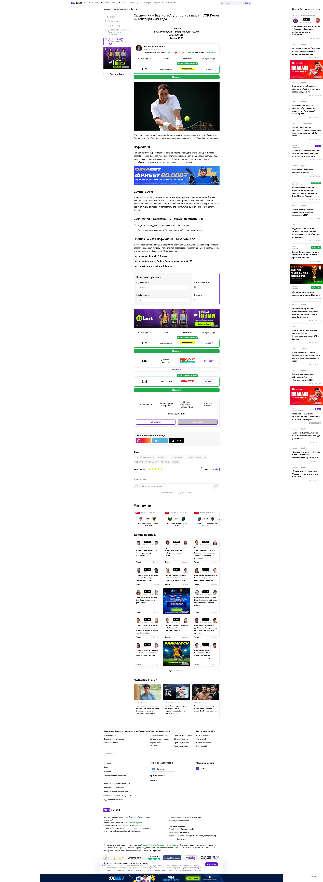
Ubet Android (201, 746)
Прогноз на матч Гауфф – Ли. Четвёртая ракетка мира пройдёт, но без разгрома (147, 654)
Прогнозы (123, 3)
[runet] (106, 858)
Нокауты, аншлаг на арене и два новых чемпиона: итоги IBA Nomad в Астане (206, 708)
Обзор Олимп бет (110, 743)
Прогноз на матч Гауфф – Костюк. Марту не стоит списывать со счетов (205, 577)
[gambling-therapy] (191, 858)
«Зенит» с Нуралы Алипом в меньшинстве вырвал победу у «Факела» (306, 436)
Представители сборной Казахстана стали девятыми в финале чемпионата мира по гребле (306, 356)
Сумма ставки (143, 283)
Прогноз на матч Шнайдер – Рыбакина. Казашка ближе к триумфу (176, 627)
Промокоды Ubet (181, 746)
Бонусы (156, 3)
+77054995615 (183, 832)
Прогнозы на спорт (144, 457)
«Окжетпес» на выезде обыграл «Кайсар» (302, 171)
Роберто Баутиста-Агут (146, 462)
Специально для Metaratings (115, 775)
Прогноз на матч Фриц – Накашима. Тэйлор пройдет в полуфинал (175, 577)
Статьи (114, 3)
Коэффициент (143, 295)
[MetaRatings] (111, 810)
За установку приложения (155, 744)
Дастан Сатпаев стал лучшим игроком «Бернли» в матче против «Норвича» (305, 255)
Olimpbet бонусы (181, 739)
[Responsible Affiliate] (210, 858)
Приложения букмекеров (113, 739)
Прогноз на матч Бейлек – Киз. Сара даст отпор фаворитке (147, 600)
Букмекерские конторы (140, 3)
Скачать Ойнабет (203, 735)
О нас (105, 767)
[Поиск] (222, 3)
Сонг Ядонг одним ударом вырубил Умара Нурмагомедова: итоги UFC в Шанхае (176, 709)
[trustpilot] (154, 858)
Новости (105, 3)
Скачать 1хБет (202, 739)
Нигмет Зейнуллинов (154, 46)
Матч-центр (94, 3)
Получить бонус (117, 74)
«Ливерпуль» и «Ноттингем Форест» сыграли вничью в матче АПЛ (305, 474)
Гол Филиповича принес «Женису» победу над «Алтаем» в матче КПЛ (303, 377)
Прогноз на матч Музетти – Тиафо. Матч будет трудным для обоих (147, 577)
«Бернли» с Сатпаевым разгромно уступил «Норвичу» (306, 293)
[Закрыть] (319, 876)
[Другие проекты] (78, 3)
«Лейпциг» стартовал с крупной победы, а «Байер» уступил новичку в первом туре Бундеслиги (305, 312)
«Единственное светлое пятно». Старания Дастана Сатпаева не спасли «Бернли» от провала (147, 709)
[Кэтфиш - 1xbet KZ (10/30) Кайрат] (161, 878)
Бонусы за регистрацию (160, 739)
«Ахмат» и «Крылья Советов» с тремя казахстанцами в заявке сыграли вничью (306, 51)
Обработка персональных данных (117, 796)
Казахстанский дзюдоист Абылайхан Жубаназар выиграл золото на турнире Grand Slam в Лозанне (305, 191)
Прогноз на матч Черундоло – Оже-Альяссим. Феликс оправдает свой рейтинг (205, 654)
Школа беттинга (169, 3)
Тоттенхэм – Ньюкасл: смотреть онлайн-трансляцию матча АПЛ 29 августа (306, 417)
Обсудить (156, 422)
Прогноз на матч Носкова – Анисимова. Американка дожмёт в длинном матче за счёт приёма (147, 629)
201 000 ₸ (209, 69)
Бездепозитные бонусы (159, 735)
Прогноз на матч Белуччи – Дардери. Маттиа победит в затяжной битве (176, 551)
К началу (111, 17)
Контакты (107, 763)
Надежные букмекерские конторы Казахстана (126, 731)
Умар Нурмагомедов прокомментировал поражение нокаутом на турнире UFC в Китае (306, 131)
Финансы (153, 781)
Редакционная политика (113, 800)
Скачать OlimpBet (203, 743)
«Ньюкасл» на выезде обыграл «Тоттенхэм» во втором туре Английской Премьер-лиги (303, 109)
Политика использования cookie (116, 792)
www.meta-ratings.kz (133, 823)
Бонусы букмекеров (160, 731)
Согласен (211, 864)
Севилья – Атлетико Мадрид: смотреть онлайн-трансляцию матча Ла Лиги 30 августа (306, 153)
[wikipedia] (135, 858)
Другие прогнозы (145, 534)
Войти (247, 3)
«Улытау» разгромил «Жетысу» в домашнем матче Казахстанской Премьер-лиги (306, 455)
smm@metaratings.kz (185, 829)
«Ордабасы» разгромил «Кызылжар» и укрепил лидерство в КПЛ (303, 212)
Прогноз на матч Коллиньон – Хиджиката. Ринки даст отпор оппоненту (147, 551)
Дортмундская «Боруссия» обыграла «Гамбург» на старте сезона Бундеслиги (306, 89)
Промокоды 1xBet (181, 743)
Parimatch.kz (177, 457)
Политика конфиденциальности (116, 783)
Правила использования (113, 787)
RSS (105, 779)
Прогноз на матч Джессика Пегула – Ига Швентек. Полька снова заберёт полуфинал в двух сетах (204, 553)
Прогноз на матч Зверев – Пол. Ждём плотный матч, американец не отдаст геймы (205, 601)
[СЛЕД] (219, 519)
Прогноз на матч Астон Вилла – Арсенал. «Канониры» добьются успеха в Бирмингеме (306, 30)
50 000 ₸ (208, 382)
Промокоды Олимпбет (183, 735)
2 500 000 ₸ (208, 361)
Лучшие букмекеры (111, 735)
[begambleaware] (172, 858)
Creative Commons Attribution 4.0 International (160, 845)
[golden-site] (118, 858)
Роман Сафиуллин (170, 462)
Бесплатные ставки (196, 457)
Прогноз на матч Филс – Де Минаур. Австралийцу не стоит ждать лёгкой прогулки (205, 629)
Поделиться (208, 469)
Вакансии (107, 771)
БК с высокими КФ (205, 731)
